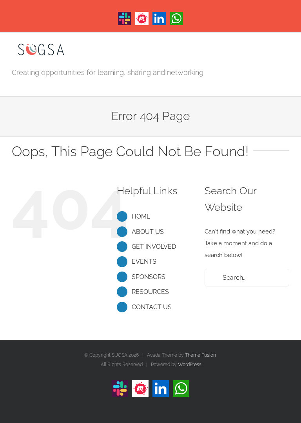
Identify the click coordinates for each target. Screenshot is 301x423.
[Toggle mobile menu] (286, 49)
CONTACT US (152, 307)
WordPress (189, 364)
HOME (141, 216)
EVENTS (144, 261)
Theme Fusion (200, 355)
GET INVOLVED (154, 246)
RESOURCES (150, 291)
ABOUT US (148, 231)
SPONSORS (148, 277)
